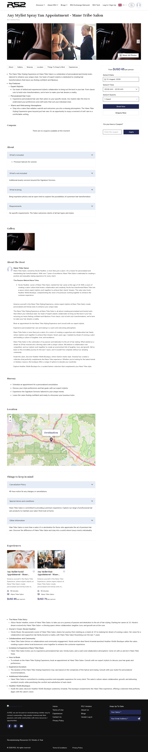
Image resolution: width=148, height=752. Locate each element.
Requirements (15, 206)
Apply (131, 132)
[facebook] (9, 726)
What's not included (18, 173)
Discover (39, 5)
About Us (85, 710)
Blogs (63, 5)
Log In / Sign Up (109, 5)
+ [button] (10, 416)
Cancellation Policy (17, 484)
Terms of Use (58, 710)
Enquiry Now (121, 113)
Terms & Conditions (60, 748)
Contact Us (57, 717)
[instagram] (15, 726)
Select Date (108, 75)
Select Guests (109, 95)
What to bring (15, 190)
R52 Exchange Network (80, 5)
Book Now (121, 106)
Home (55, 706)
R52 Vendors (86, 706)
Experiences (57, 713)
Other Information (17, 520)
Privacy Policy (58, 720)
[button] (74, 58)
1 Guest (107, 99)
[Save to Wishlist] (34, 572)
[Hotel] (51, 440)
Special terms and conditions (21, 501)
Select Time (108, 85)
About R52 (52, 5)
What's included (16, 155)
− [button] (10, 420)
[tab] (51, 155)
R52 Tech (96, 5)
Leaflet (93, 465)
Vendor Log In (86, 717)
